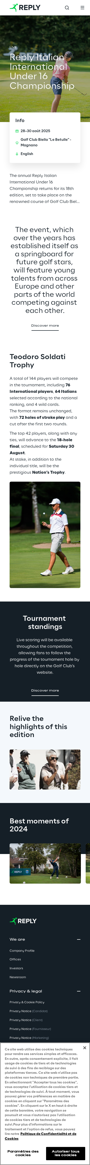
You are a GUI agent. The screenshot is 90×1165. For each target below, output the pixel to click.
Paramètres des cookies (23, 1153)
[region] (45, 1103)
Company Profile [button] (22, 950)
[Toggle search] (67, 7)
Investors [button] (16, 968)
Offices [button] (15, 959)
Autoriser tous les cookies (66, 1153)
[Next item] (29, 899)
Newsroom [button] (18, 977)
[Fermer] (84, 1047)
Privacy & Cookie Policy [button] (27, 1002)
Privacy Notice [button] (29, 1011)
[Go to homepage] (25, 7)
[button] (45, 326)
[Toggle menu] (82, 7)
